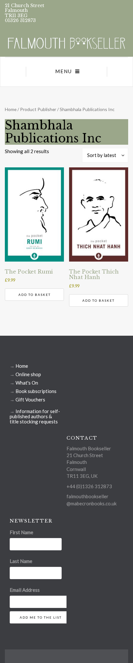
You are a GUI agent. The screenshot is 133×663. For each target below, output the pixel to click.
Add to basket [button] (34, 295)
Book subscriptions (35, 391)
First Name (21, 532)
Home (10, 109)
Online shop (28, 374)
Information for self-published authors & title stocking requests (35, 416)
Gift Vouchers (30, 399)
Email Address (25, 590)
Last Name (21, 561)
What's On (26, 383)
